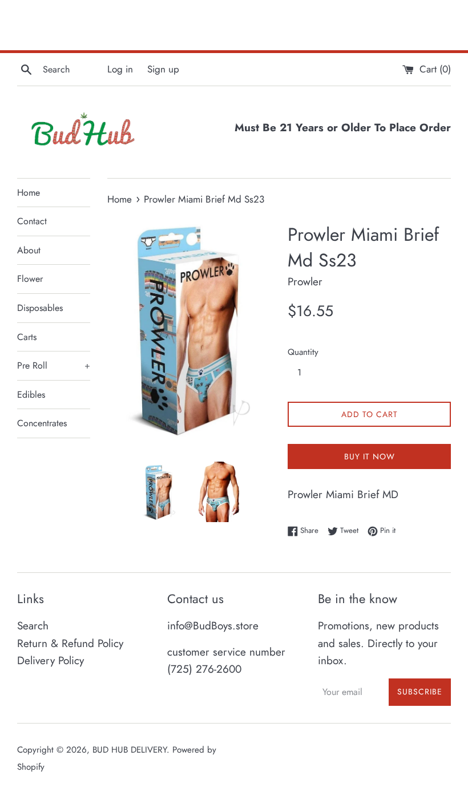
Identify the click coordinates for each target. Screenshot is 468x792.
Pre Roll (53, 365)
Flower (30, 278)
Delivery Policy (50, 660)
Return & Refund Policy (70, 643)
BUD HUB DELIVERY (129, 749)
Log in (120, 69)
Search (33, 625)
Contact (32, 221)
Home (28, 192)
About (29, 250)
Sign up (163, 69)
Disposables (40, 307)
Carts (27, 337)
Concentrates (42, 423)
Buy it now (369, 456)
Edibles (31, 394)
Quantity (303, 352)
